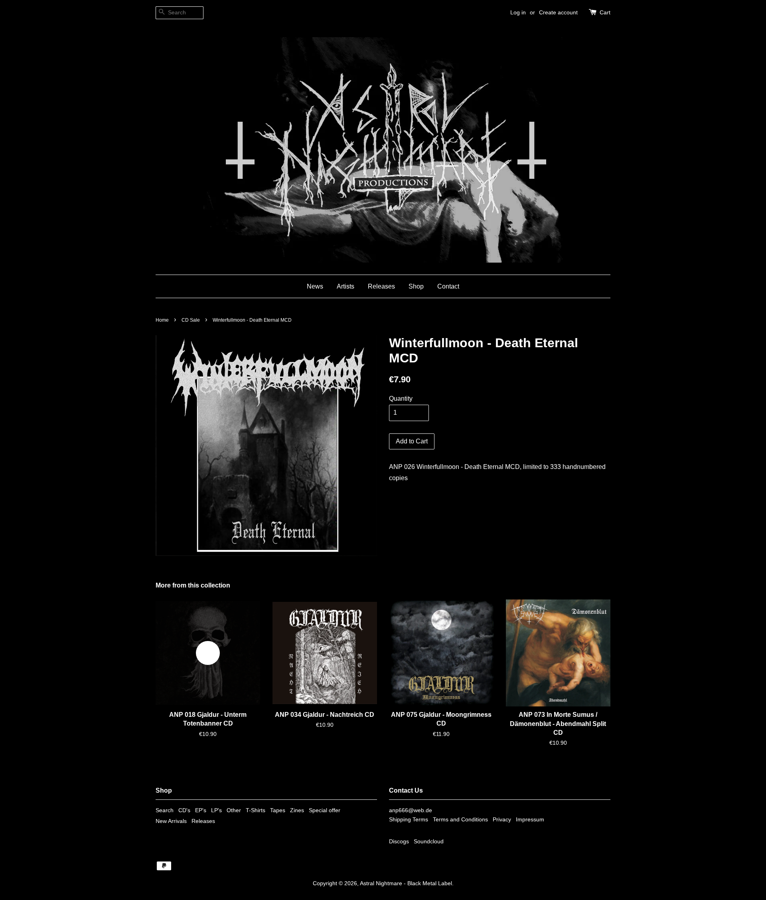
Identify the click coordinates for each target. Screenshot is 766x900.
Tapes (277, 810)
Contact (448, 286)
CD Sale (191, 320)
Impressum (530, 820)
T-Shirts (255, 810)
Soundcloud (429, 842)
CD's (184, 810)
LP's (216, 810)
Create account (558, 12)
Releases (381, 286)
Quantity (401, 398)
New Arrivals (171, 821)
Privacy (502, 820)
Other (234, 810)
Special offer (324, 810)
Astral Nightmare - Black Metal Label (406, 883)
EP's (200, 810)
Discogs (399, 842)
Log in (518, 12)
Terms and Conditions (460, 820)
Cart (605, 12)
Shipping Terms (408, 820)
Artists (345, 286)
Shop (416, 286)
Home (162, 320)
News (315, 286)
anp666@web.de (410, 810)
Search (165, 810)
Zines (297, 810)
